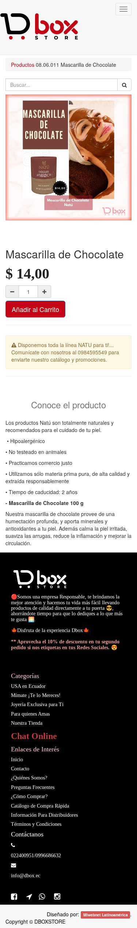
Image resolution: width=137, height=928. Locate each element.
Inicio (17, 759)
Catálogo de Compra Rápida (40, 806)
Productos (22, 64)
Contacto (20, 768)
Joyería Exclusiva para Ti (37, 704)
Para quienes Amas (30, 714)
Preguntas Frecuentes (32, 787)
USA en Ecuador (28, 686)
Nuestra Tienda (26, 723)
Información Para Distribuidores (44, 815)
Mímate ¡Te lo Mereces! (36, 695)
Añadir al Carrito (35, 309)
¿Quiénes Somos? (29, 778)
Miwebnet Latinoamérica (105, 914)
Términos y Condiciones (36, 824)
